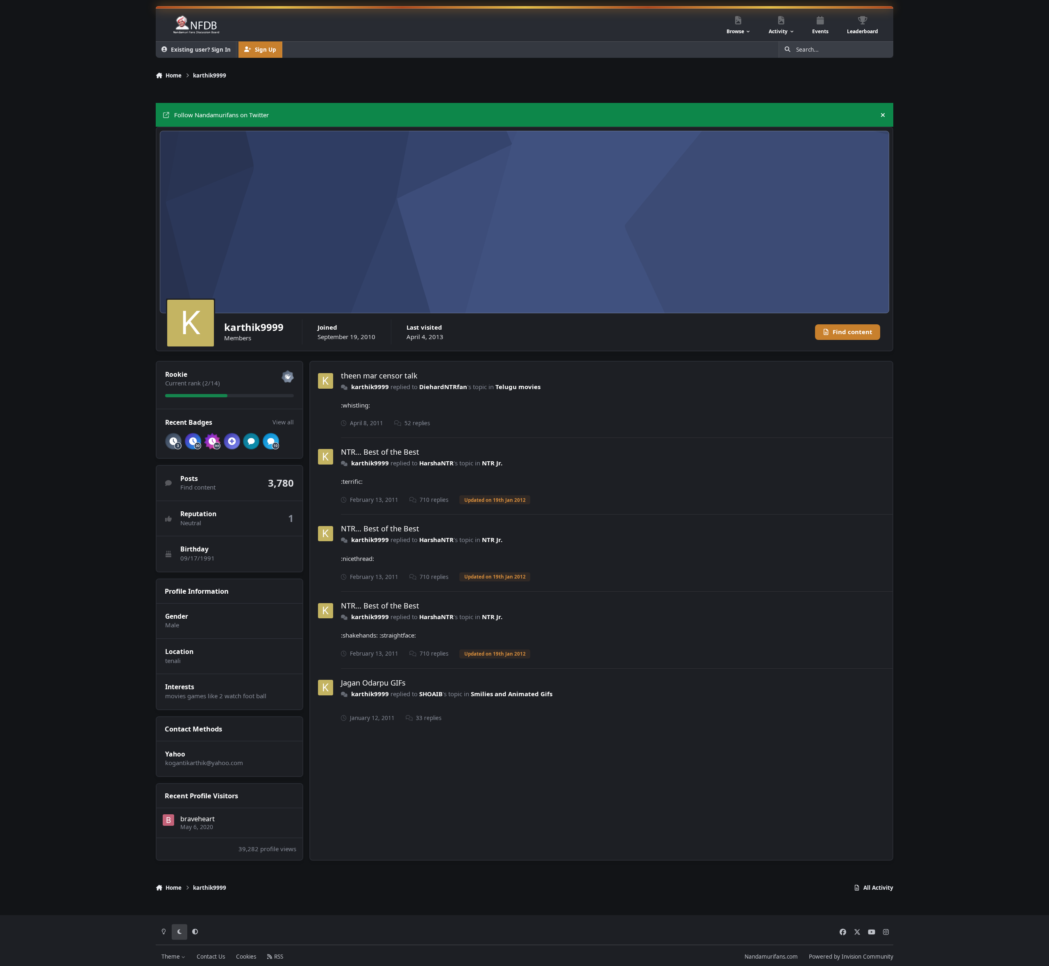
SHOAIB (431, 694)
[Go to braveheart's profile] (168, 820)
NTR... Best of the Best (380, 452)
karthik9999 (370, 387)
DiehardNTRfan (443, 387)
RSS (277, 956)
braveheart (197, 818)
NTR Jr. (492, 463)
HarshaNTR (436, 463)
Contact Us (211, 956)
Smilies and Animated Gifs (511, 694)
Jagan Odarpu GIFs (373, 683)
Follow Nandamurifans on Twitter (221, 115)
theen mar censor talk (379, 375)
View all (283, 422)
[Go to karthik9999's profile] (326, 381)
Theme (171, 956)
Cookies (246, 956)
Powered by (851, 956)
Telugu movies (517, 387)
